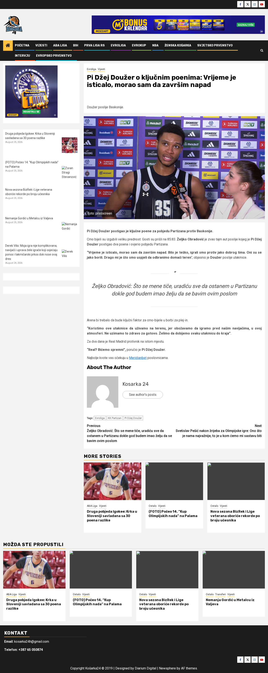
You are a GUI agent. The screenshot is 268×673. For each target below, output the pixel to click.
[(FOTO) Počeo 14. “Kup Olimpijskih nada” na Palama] (174, 481)
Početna (22, 45)
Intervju (22, 55)
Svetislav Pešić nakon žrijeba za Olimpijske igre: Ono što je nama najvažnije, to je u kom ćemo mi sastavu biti (219, 431)
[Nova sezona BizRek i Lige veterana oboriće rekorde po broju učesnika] (236, 481)
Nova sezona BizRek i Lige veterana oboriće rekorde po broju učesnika (235, 516)
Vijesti (41, 45)
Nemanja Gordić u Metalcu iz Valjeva (29, 218)
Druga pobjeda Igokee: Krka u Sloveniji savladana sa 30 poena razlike (112, 516)
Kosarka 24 (135, 384)
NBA (155, 45)
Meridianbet (138, 358)
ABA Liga (60, 45)
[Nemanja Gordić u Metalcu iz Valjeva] (69, 230)
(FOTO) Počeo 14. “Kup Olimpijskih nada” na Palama (173, 514)
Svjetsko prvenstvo (215, 45)
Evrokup (139, 45)
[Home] (8, 46)
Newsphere (167, 668)
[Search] (261, 51)
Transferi (220, 594)
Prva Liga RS (94, 45)
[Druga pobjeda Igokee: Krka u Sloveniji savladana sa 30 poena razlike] (112, 481)
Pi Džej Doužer (133, 418)
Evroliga (118, 45)
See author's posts (142, 395)
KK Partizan (114, 418)
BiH (75, 45)
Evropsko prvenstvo (54, 55)
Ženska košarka (178, 45)
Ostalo (152, 505)
